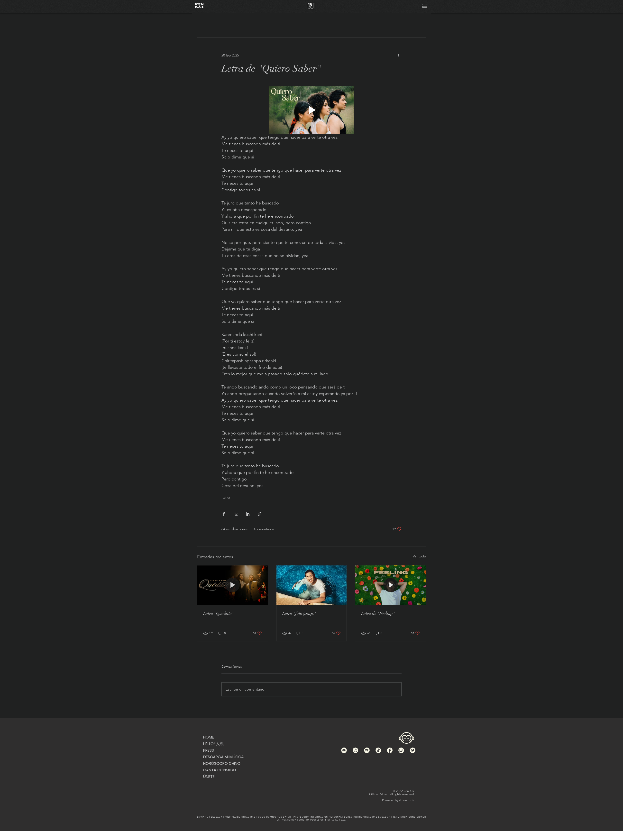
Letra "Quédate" (218, 613)
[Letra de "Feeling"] (390, 585)
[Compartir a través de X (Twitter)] (235, 514)
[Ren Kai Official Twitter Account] (412, 750)
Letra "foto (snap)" (299, 613)
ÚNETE (209, 776)
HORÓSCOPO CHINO (221, 763)
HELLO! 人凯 (213, 744)
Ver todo (419, 556)
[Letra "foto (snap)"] (311, 585)
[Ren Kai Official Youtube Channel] (344, 750)
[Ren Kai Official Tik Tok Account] (378, 750)
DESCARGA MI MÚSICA (221, 757)
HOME (208, 737)
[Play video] (311, 110)
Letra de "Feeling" (378, 613)
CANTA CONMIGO (219, 770)
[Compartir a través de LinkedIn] (247, 514)
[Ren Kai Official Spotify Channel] (367, 750)
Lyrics (226, 497)
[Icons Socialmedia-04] (401, 750)
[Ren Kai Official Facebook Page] (389, 750)
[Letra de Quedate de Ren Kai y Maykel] (232, 585)
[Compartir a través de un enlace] (259, 514)
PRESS (208, 750)
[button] (424, 6)
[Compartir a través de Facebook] (223, 514)
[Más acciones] (399, 55)
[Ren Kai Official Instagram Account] (355, 750)
